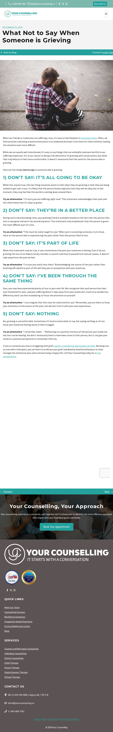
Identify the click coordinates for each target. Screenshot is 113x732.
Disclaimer (53, 719)
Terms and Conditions (69, 719)
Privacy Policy (40, 719)
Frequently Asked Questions (18, 621)
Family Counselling (14, 658)
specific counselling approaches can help (74, 345)
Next (107, 491)
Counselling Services (14, 612)
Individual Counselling (15, 653)
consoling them (89, 138)
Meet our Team (12, 607)
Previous (8, 491)
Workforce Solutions (14, 616)
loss (111, 52)
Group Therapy (11, 667)
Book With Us (100, 4)
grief (105, 52)
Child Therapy (11, 662)
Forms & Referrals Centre (17, 626)
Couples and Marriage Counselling (21, 648)
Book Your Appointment (56, 526)
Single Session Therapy (16, 672)
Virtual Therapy (12, 677)
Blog (6, 630)
